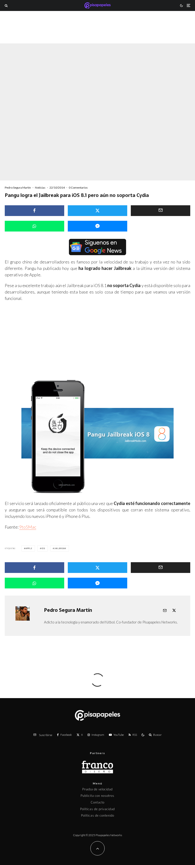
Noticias (40, 187)
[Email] (160, 210)
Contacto (97, 802)
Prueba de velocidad (97, 789)
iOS (43, 548)
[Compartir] (34, 210)
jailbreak (60, 548)
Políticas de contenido (97, 815)
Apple (28, 548)
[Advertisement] (97, 34)
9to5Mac (27, 527)
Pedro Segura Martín (18, 187)
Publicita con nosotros (97, 796)
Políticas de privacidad (97, 809)
